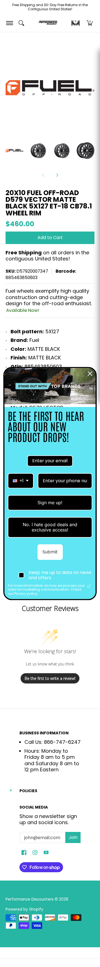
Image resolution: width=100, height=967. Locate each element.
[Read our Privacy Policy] (89, 586)
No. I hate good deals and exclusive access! (50, 527)
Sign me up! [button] (50, 502)
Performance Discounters (30, 899)
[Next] (57, 175)
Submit (50, 552)
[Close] (90, 373)
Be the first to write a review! (50, 678)
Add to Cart (50, 237)
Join (73, 837)
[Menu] (9, 23)
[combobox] (21, 480)
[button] (75, 23)
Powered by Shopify (24, 909)
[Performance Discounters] (47, 23)
